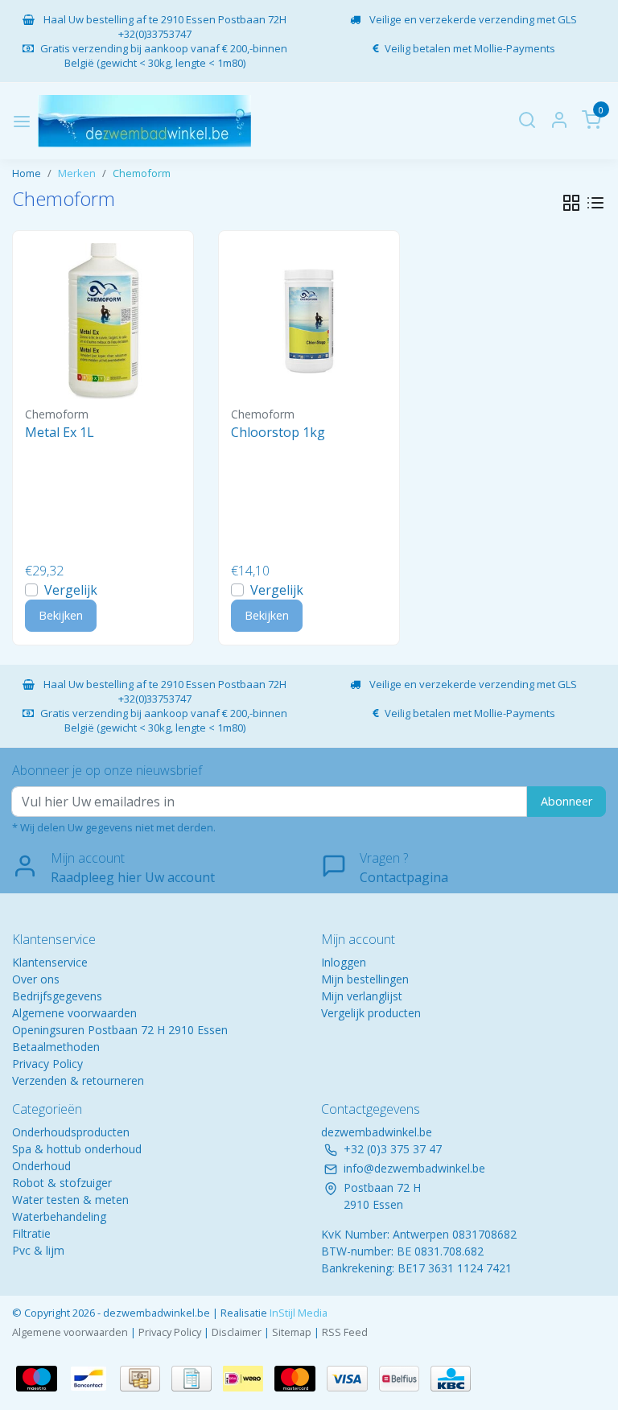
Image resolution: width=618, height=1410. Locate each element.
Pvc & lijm (38, 1250)
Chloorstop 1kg (278, 432)
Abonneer (566, 801)
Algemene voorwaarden (74, 1012)
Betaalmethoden (56, 1046)
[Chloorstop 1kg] (309, 321)
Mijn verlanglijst (361, 996)
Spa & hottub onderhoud (77, 1148)
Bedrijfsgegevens (57, 996)
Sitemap (291, 1332)
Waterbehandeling (59, 1216)
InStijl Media (297, 1312)
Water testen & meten (70, 1199)
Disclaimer (237, 1332)
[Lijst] (595, 202)
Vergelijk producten (371, 1012)
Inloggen (343, 962)
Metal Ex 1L (59, 432)
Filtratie (31, 1233)
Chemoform (142, 173)
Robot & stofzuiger (62, 1182)
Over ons (36, 979)
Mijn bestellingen (365, 979)
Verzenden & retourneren (78, 1080)
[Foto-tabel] (571, 202)
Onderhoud (41, 1165)
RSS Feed (345, 1332)
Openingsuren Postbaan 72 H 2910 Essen (120, 1029)
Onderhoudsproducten (71, 1132)
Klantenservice (50, 962)
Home (26, 173)
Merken (77, 173)
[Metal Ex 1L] (103, 321)
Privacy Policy (47, 1063)
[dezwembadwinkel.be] (144, 121)
